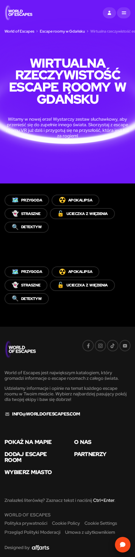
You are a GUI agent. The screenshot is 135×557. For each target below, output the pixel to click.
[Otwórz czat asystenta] (122, 544)
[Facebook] (87, 345)
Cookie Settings (100, 523)
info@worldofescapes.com (46, 414)
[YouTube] (124, 345)
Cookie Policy (66, 523)
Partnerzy (90, 454)
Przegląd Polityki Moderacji (32, 532)
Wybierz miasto (28, 472)
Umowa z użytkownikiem (90, 532)
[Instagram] (100, 345)
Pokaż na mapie (28, 442)
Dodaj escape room (25, 457)
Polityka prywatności (25, 523)
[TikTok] (112, 345)
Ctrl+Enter (103, 500)
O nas (82, 442)
